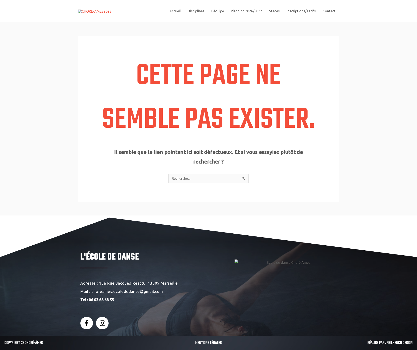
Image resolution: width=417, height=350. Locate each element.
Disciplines (196, 11)
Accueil (175, 11)
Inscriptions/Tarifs (301, 11)
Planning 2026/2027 (246, 11)
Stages (274, 11)
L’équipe (217, 11)
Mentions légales (208, 343)
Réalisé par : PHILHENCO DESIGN (390, 343)
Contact (329, 11)
